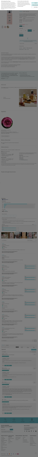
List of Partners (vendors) (20, 6)
